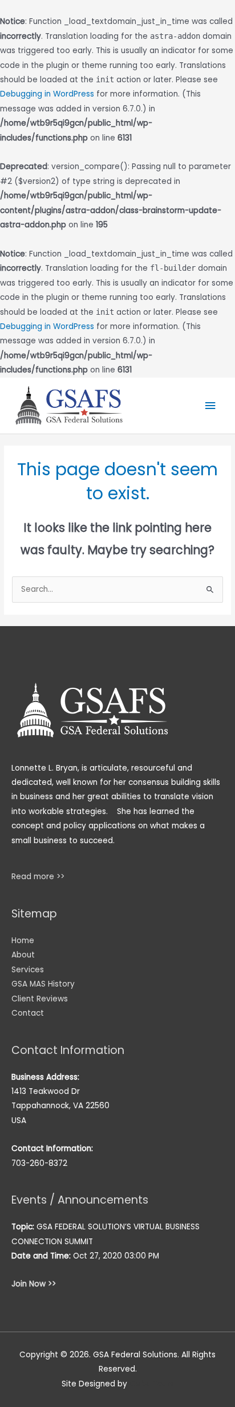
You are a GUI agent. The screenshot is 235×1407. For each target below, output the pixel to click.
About (23, 954)
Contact (27, 1013)
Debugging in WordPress (47, 94)
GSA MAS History (43, 984)
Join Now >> (33, 1283)
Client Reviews (39, 998)
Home (22, 940)
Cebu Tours (151, 1383)
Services (27, 969)
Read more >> (37, 876)
